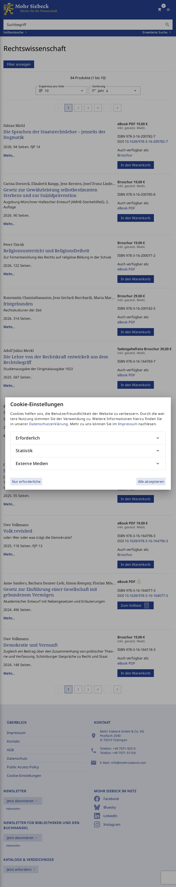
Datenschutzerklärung (48, 424)
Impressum (128, 424)
